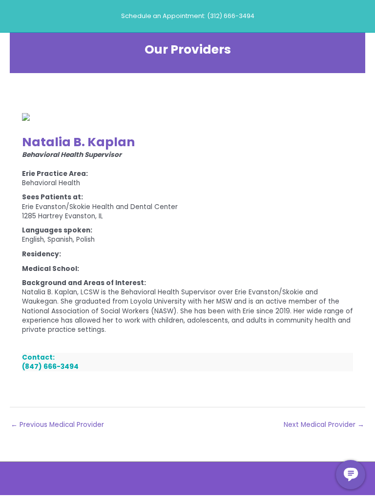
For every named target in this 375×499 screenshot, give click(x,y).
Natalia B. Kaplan (78, 142)
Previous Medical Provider (57, 424)
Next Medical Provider (324, 424)
